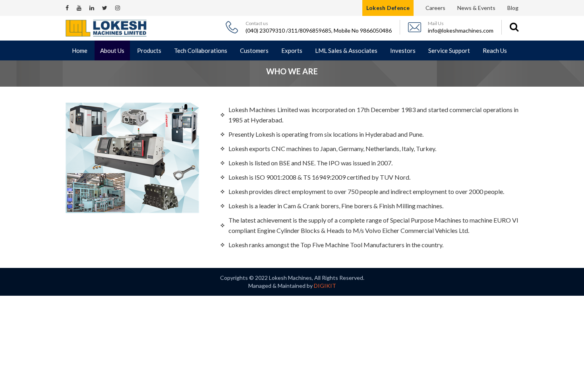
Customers (254, 50)
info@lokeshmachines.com (460, 30)
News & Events (476, 7)
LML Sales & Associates (346, 50)
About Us (112, 50)
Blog (512, 7)
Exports (291, 50)
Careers (435, 7)
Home (79, 50)
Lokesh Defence (388, 7)
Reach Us (495, 50)
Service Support (449, 50)
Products (149, 50)
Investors (403, 50)
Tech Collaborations (200, 50)
